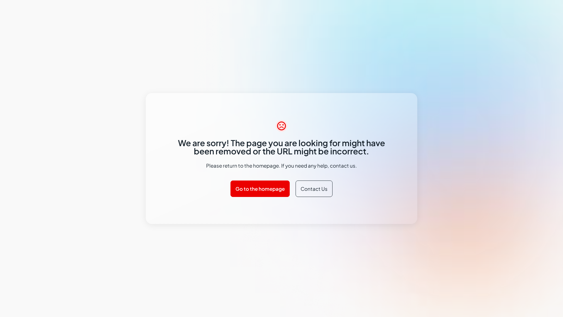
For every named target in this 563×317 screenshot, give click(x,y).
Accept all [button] (366, 188)
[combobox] (386, 121)
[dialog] (281, 158)
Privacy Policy (188, 172)
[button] (206, 188)
